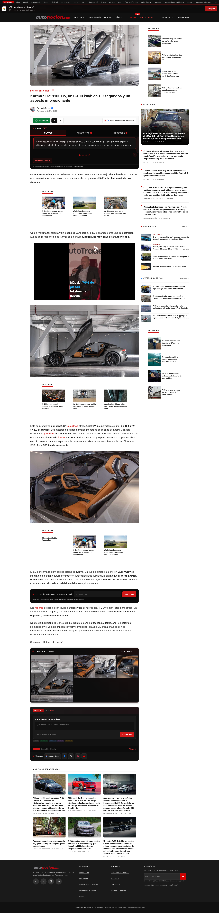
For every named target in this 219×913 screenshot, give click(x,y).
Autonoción (79, 908)
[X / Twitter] (43, 881)
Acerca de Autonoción (120, 872)
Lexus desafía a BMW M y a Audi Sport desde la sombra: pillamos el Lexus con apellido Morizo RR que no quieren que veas (165, 173)
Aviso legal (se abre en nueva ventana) (71, 599)
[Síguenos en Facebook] (64, 756)
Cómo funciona (78, 166)
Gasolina (166, 17)
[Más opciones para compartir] (61, 120)
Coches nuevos (147, 17)
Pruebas (108, 17)
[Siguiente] (135, 155)
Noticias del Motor (39, 91)
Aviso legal (115, 885)
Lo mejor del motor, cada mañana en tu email (53, 594)
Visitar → (132, 749)
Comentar (127, 734)
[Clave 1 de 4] (79, 155)
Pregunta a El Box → (42, 160)
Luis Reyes (45, 108)
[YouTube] (59, 881)
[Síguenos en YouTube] (84, 756)
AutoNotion (183, 17)
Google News (53, 756)
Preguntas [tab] (84, 133)
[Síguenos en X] (71, 756)
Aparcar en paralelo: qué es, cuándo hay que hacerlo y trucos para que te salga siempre (49, 843)
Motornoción (95, 17)
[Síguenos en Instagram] (77, 756)
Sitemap (82, 897)
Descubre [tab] (120, 133)
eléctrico (73, 426)
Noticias (78, 17)
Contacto (115, 879)
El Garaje (132, 17)
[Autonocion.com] (53, 17)
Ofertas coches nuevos (88, 885)
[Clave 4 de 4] (89, 155)
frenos (61, 437)
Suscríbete (129, 594)
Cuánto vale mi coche (87, 891)
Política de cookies (118, 891)
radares (39, 607)
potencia (49, 433)
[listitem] (52, 678)
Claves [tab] (48, 133)
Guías (117, 17)
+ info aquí (173, 885)
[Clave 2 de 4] (83, 155)
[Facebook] (36, 881)
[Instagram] (51, 881)
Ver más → (185, 226)
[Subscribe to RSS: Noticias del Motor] (53, 90)
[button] (128, 651)
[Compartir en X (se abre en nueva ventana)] (54, 120)
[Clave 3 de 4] (86, 155)
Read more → (184, 278)
